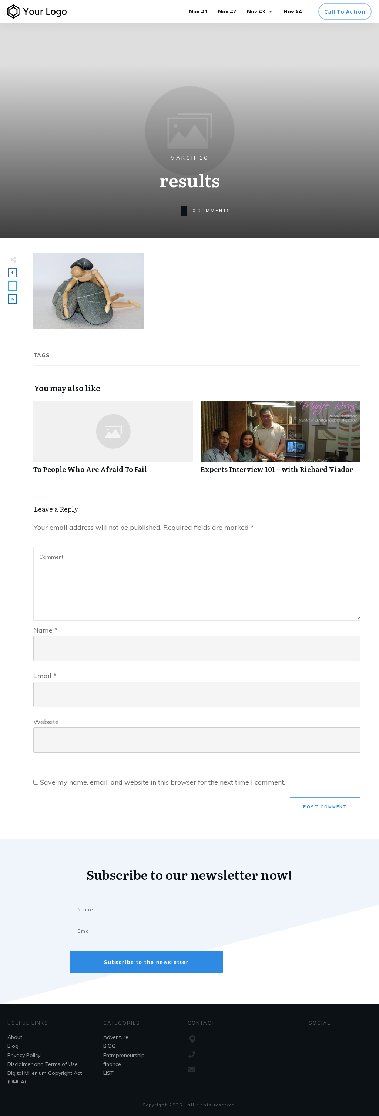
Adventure (115, 1037)
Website (46, 721)
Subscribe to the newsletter (146, 962)
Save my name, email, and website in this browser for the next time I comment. (162, 782)
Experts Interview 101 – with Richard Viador (280, 441)
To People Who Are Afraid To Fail (113, 441)
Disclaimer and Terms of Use (42, 1064)
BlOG (109, 1046)
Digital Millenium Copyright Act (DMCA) (44, 1077)
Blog (13, 1046)
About (14, 1037)
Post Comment (325, 806)
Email (45, 675)
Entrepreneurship (124, 1055)
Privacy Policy (23, 1055)
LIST (108, 1073)
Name (45, 630)
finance (112, 1064)
